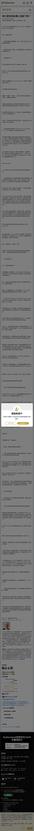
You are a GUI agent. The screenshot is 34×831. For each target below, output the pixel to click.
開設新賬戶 (23, 423)
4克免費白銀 (15, 417)
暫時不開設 (11, 423)
